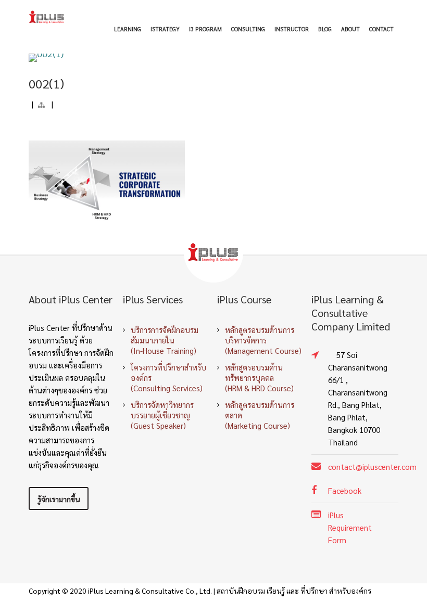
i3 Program (205, 29)
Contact (381, 29)
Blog (325, 29)
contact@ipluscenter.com (372, 466)
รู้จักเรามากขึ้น (58, 499)
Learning (127, 29)
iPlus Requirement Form (350, 527)
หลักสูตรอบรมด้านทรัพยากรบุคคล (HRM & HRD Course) (259, 377)
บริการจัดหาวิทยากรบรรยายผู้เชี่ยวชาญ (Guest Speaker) (162, 415)
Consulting (248, 29)
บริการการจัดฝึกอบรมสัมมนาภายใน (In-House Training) (164, 340)
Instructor (291, 29)
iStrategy (165, 29)
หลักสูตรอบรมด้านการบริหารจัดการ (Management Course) (263, 340)
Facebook (344, 490)
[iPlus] (47, 17)
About (350, 29)
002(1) (46, 83)
